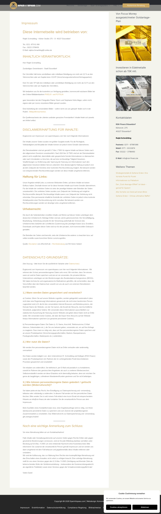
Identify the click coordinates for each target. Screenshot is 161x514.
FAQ (115, 5)
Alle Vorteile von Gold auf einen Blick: (131, 192)
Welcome (70, 5)
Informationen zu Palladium (127, 180)
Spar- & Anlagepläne (99, 5)
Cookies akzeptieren (118, 507)
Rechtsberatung (58, 244)
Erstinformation (38, 507)
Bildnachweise (95, 507)
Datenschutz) (74, 264)
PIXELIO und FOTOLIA (54, 94)
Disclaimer (33, 244)
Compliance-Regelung (77, 507)
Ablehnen (145, 507)
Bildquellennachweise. (37, 112)
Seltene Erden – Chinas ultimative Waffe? (133, 196)
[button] (136, 5)
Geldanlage (82, 5)
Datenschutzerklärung (56, 507)
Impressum (25, 507)
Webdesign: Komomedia (97, 501)
